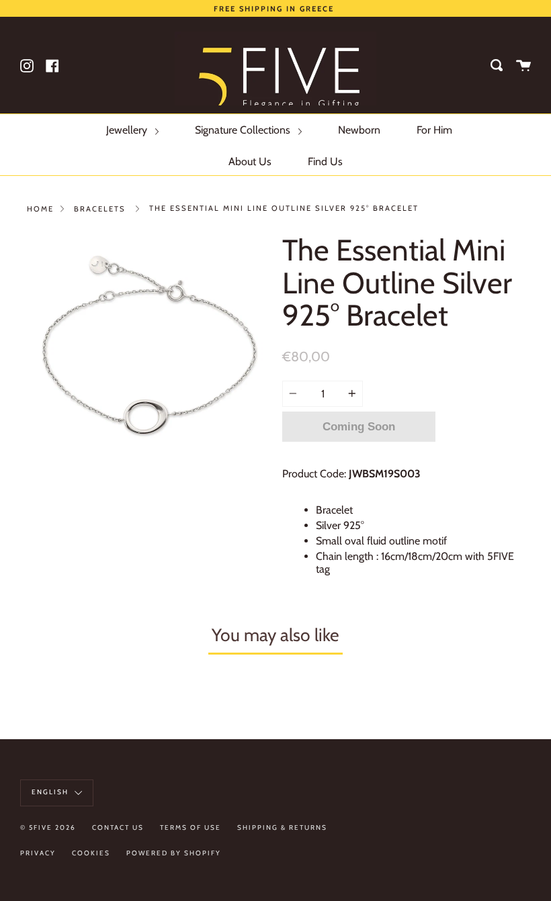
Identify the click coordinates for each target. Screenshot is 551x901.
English (51, 792)
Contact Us (118, 827)
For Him (434, 130)
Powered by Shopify (173, 853)
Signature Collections (244, 130)
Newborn (359, 130)
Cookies (91, 853)
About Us (249, 161)
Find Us (325, 161)
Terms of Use (190, 827)
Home (40, 209)
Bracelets (100, 209)
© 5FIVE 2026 (48, 827)
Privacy (38, 853)
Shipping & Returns (282, 827)
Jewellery (128, 130)
